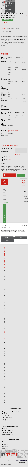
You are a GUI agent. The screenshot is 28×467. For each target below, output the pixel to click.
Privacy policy (24, 225)
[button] (3, 225)
